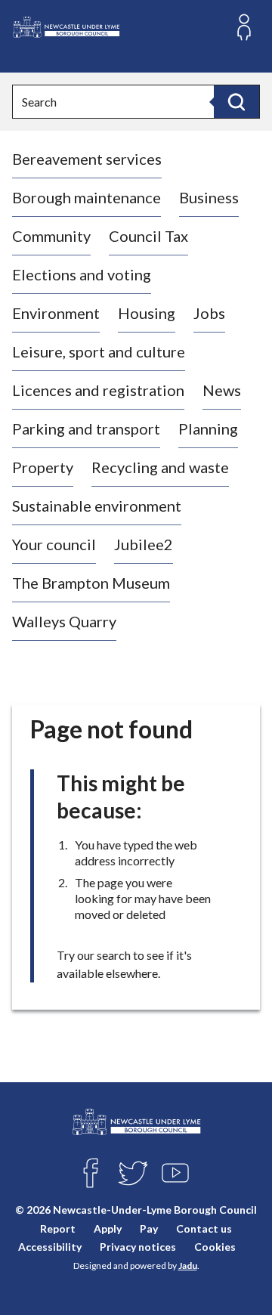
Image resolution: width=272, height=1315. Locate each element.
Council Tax (148, 236)
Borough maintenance (86, 197)
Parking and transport (86, 428)
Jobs (209, 313)
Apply (108, 1228)
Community (51, 236)
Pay (149, 1228)
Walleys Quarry (64, 621)
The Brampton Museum (91, 583)
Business (209, 197)
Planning (208, 428)
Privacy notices (138, 1246)
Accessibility (50, 1246)
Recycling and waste (160, 467)
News (221, 390)
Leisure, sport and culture (98, 351)
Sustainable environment (96, 506)
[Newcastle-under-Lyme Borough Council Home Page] (65, 27)
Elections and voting (81, 274)
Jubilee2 (143, 544)
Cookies (215, 1246)
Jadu (187, 1265)
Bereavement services (87, 159)
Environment (56, 313)
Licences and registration (98, 390)
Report (58, 1228)
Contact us (204, 1228)
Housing (146, 313)
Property (42, 467)
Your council (54, 544)
